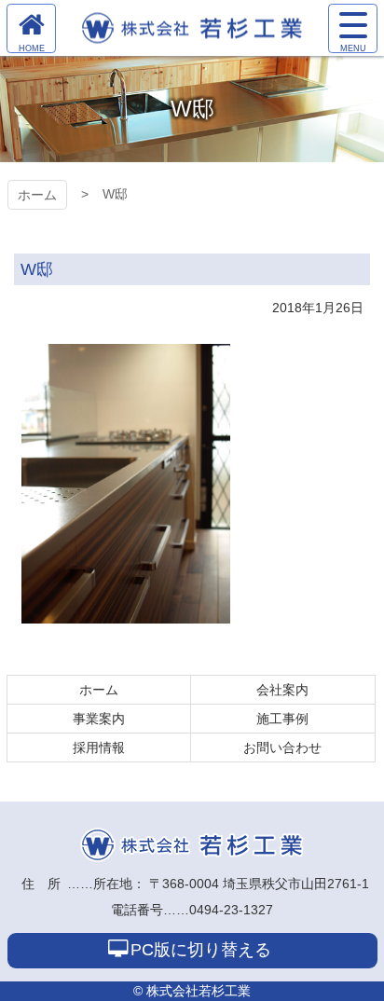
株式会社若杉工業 (192, 845)
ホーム (37, 194)
